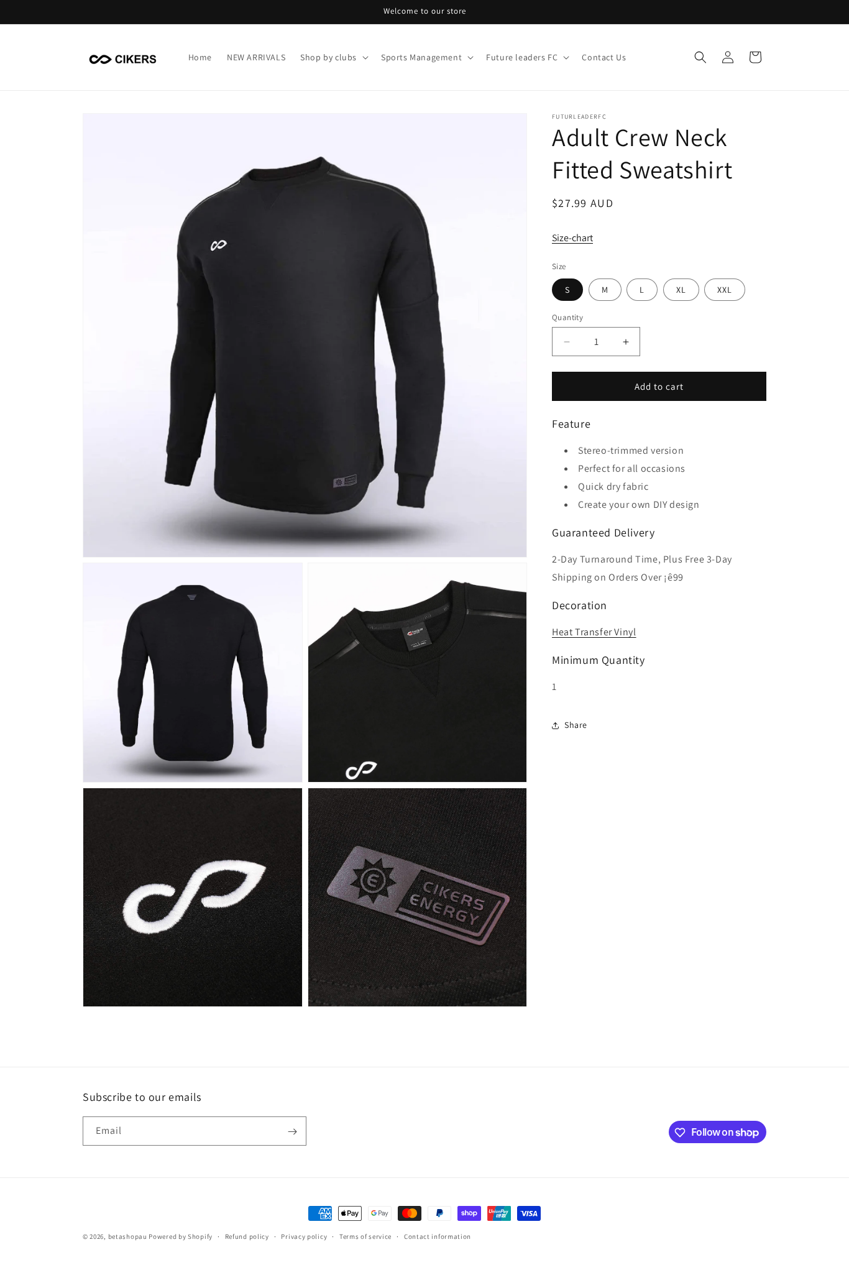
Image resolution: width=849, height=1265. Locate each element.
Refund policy (247, 1235)
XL (681, 289)
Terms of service (365, 1235)
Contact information (437, 1235)
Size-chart (572, 237)
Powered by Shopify (181, 1236)
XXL (724, 289)
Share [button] (575, 724)
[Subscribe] (292, 1131)
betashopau (127, 1236)
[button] (333, 57)
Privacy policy (304, 1235)
